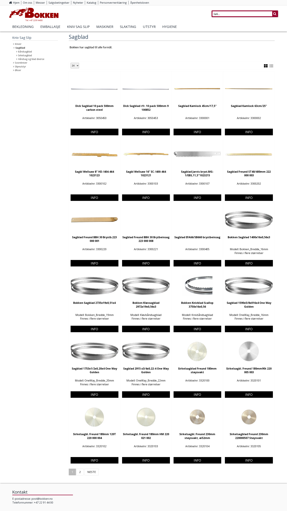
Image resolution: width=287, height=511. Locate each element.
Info (94, 132)
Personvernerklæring (113, 2)
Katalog (91, 2)
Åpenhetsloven (139, 2)
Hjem (16, 2)
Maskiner (104, 26)
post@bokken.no (42, 499)
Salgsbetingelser (58, 2)
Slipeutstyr (20, 66)
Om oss (27, 2)
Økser (18, 70)
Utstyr (149, 26)
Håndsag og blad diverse (31, 59)
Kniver (18, 43)
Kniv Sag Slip (78, 26)
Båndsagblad (25, 51)
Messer (40, 2)
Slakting (128, 26)
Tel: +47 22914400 (34, 20)
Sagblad (20, 47)
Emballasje (50, 26)
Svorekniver (21, 62)
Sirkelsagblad (25, 55)
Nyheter (78, 2)
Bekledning (23, 26)
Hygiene (169, 26)
